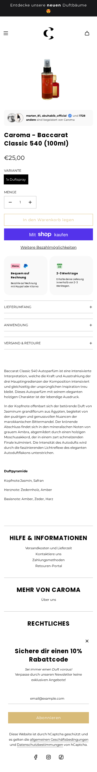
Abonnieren (48, 717)
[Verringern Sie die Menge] (10, 202)
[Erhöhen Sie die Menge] (30, 202)
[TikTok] (61, 757)
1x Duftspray (16, 179)
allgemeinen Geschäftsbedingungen (59, 739)
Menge (10, 192)
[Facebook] (36, 757)
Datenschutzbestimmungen (40, 745)
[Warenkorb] (87, 33)
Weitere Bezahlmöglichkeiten (48, 247)
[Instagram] (48, 757)
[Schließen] (87, 641)
